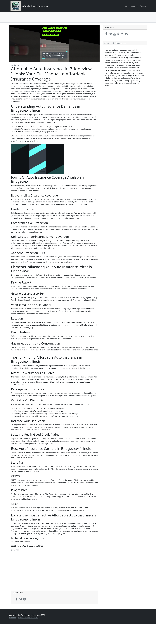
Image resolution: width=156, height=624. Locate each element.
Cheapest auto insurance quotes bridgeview (40, 91)
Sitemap (12, 617)
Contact (143, 6)
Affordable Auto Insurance (35, 6)
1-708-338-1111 (17, 550)
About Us (134, 6)
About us (34, 617)
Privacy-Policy (23, 617)
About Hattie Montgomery (115, 43)
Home (126, 6)
